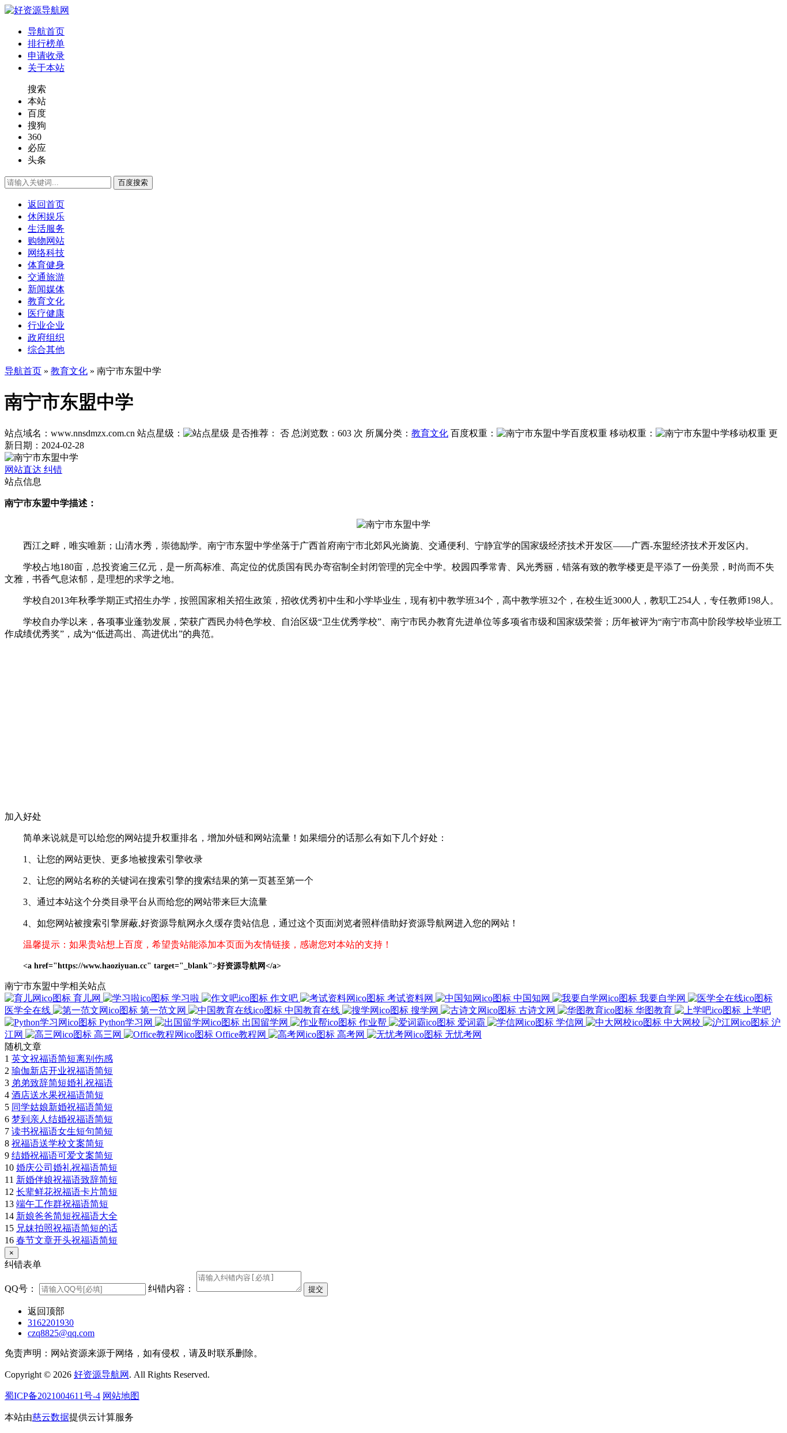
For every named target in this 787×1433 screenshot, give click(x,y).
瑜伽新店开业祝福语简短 (62, 1071)
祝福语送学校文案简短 (58, 1143)
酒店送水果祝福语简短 (58, 1095)
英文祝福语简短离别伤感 (62, 1059)
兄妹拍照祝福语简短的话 (67, 1228)
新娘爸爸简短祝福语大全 (67, 1216)
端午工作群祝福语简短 (62, 1204)
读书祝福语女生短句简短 (62, 1131)
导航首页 (23, 371)
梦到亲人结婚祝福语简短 (62, 1119)
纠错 (53, 469)
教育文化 (69, 371)
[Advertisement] (350, 730)
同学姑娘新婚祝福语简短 (62, 1107)
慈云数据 (50, 1417)
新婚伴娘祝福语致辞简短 (67, 1180)
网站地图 (121, 1396)
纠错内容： (171, 1289)
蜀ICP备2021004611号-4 (52, 1396)
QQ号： (21, 1289)
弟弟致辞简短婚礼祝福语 (62, 1083)
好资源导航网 (101, 1374)
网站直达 (24, 469)
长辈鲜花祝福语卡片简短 (67, 1192)
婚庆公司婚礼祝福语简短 (67, 1167)
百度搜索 (133, 182)
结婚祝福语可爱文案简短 (62, 1155)
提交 (315, 1289)
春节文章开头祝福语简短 (67, 1240)
